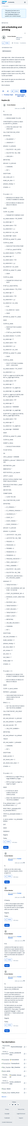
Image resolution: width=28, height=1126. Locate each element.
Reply (6, 847)
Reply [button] (23, 91)
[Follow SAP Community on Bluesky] (12, 1104)
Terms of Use (21, 1109)
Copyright (7, 1113)
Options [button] (25, 33)
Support (21, 1118)
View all (4, 1096)
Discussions (5, 6)
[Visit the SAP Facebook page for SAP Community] (9, 1104)
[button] (3, 43)
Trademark (7, 1118)
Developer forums (13, 14)
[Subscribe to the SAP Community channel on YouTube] (15, 1104)
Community (11, 2)
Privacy (7, 1109)
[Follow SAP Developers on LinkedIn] (18, 1104)
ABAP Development (7, 51)
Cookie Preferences (7, 1122)
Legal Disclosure (21, 1113)
